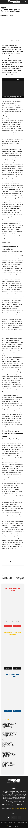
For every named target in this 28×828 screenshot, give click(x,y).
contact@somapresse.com (19, 808)
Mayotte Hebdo (9, 825)
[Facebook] (2, 19)
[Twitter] (5, 19)
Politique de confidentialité (21, 822)
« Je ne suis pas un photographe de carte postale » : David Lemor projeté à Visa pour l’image (8, 764)
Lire (17, 668)
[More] (9, 19)
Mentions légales (12, 822)
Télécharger (17, 710)
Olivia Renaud (13, 561)
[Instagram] (12, 817)
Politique (3, 7)
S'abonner (7, 625)
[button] (2, 2)
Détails (17, 625)
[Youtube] (19, 817)
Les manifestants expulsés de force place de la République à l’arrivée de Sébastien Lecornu (9, 734)
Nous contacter (4, 822)
